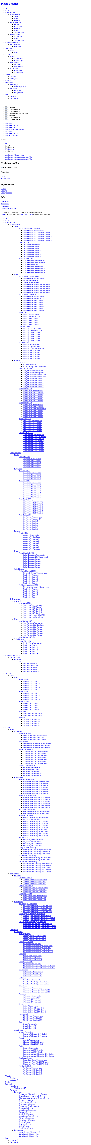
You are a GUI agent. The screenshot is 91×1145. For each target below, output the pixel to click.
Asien (12, 50)
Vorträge (8, 74)
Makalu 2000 (23, 312)
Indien (16, 24)
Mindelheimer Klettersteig (28, 862)
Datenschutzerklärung (8, 208)
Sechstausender (15, 34)
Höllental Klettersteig (26, 815)
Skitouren (17, 64)
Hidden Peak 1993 (25, 389)
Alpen (7, 54)
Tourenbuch (14, 99)
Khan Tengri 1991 (25, 499)
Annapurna (23, 711)
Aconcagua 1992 (25, 603)
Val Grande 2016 (25, 1066)
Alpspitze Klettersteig (26, 779)
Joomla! (3, 214)
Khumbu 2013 (24, 679)
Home (3, 176)
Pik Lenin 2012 (24, 471)
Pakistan (17, 20)
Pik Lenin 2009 (24, 481)
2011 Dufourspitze (11, 135)
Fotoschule (18, 91)
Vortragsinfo (14, 78)
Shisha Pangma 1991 (26, 258)
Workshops (14, 85)
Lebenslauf (14, 97)
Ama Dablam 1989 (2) (27, 637)
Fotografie (9, 83)
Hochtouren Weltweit (12, 42)
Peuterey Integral (25, 934)
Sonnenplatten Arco (26, 749)
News (7, 10)
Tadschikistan (19, 32)
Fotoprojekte (18, 93)
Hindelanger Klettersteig (27, 795)
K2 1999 (22, 363)
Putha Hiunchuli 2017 (26, 553)
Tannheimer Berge (25, 1058)
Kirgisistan (18, 26)
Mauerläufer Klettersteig (27, 856)
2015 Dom (9, 123)
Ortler (21, 1004)
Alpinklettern (18, 58)
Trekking (8, 48)
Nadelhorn (22, 978)
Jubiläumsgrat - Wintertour (28, 904)
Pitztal (21, 1046)
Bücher (7, 80)
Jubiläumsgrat (23, 837)
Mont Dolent (23, 1014)
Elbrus (21, 661)
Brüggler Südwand (25, 733)
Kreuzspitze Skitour (26, 886)
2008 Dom (9, 131)
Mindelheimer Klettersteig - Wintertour (32, 922)
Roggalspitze (23, 741)
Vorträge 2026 (6, 178)
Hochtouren (14, 68)
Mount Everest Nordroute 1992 (30, 228)
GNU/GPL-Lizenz (26, 214)
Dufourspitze (23, 970)
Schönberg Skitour (25, 894)
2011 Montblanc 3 (11, 127)
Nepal (16, 18)
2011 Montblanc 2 (11, 125)
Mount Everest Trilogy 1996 (29, 276)
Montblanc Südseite (26, 962)
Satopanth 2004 (24, 457)
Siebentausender (15, 22)
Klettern (12, 56)
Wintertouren (14, 62)
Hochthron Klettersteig (27, 809)
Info (6, 95)
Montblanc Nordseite (26, 942)
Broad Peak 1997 (25, 419)
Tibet (16, 16)
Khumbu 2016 (24, 691)
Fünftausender (15, 44)
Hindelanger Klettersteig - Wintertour (32, 914)
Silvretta (21, 1038)
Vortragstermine (6, 193)
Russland (17, 46)
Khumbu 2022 (24, 701)
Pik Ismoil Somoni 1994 (27, 571)
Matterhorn (22, 954)
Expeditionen (10, 12)
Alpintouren (18, 72)
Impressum (5, 206)
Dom (20, 1022)
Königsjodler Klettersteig (27, 848)
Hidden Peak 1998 (25, 403)
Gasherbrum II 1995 (26, 433)
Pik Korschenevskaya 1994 (28, 585)
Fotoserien (13, 89)
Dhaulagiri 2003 (24, 326)
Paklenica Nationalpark (27, 765)
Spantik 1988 (23, 533)
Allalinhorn (23, 986)
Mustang (22, 717)
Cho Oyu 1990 (24, 242)
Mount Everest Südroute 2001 (29, 294)
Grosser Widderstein (26, 1032)
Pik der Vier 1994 (25, 641)
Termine (13, 76)
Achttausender (15, 14)
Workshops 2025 (20, 87)
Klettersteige (18, 60)
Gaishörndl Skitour (25, 878)
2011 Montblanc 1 (11, 133)
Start (7, 8)
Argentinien (18, 36)
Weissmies (22, 994)
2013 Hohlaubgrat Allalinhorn (15, 129)
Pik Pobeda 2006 (25, 515)
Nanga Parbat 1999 (25, 369)
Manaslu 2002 (24, 342)
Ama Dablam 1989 (25, 621)
